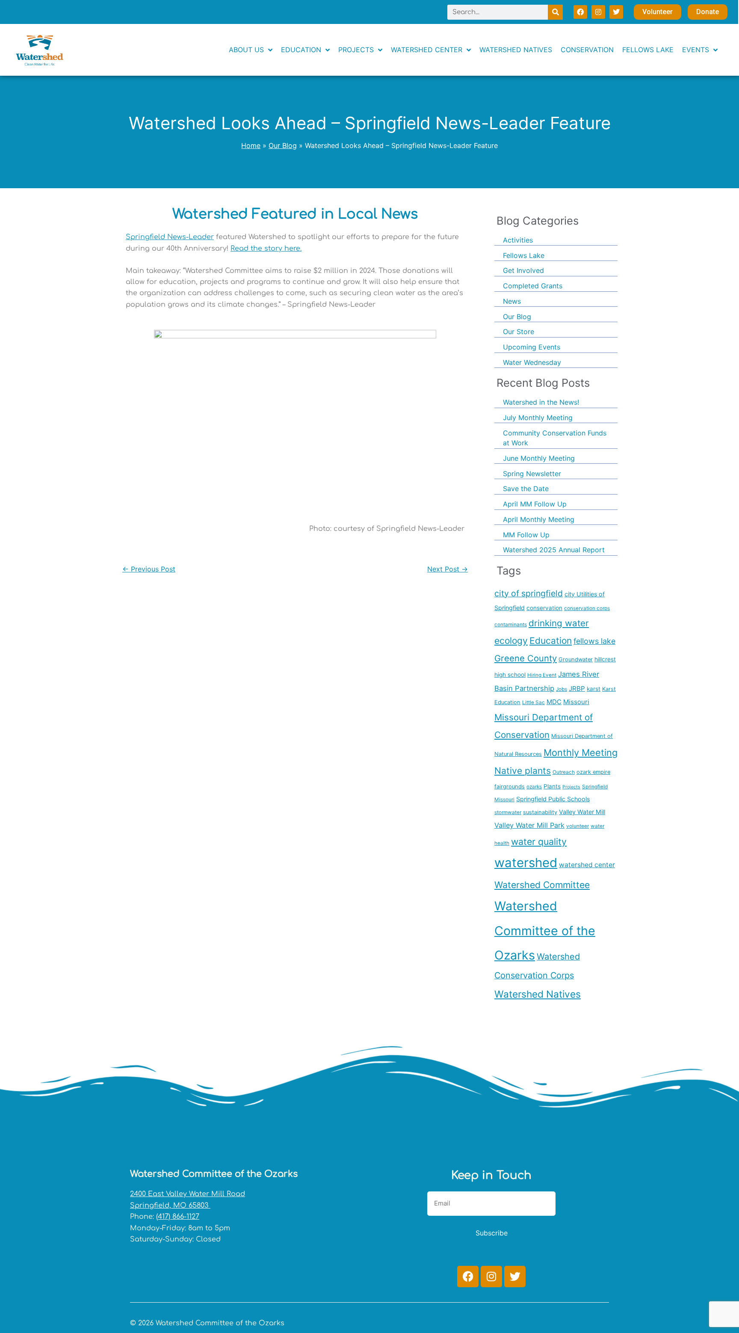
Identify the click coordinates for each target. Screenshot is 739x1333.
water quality (539, 841)
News (512, 301)
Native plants (522, 770)
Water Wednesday (532, 362)
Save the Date (526, 488)
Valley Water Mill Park (529, 825)
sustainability (540, 812)
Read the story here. (266, 248)
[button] (700, 49)
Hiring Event (541, 675)
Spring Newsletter (532, 473)
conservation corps (587, 608)
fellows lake (594, 641)
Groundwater (576, 659)
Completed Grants (532, 285)
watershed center (587, 865)
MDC (554, 702)
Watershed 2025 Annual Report (554, 549)
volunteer (577, 826)
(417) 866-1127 (177, 1216)
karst (593, 688)
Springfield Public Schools (553, 799)
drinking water (559, 623)
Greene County (525, 658)
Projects (571, 787)
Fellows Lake (523, 255)
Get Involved (523, 270)
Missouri (576, 702)
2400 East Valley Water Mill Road (187, 1194)
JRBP (577, 688)
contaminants (510, 625)
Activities (518, 240)
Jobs (561, 689)
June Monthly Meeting (539, 458)
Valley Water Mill (582, 811)
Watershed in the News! (541, 402)
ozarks (534, 787)
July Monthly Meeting (538, 417)
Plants (552, 786)
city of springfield (528, 593)
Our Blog (517, 316)
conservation (544, 607)
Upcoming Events (531, 347)
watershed (525, 862)
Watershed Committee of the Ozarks (544, 930)
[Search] (555, 12)
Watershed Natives (537, 994)
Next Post (447, 569)
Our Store (518, 331)
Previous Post (148, 569)
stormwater (507, 812)
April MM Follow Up (535, 504)
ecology (511, 640)
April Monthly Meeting (538, 519)
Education (550, 640)
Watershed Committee (542, 884)
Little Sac (533, 702)
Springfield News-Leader (170, 237)
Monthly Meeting (581, 752)
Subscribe (492, 1233)
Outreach (564, 772)
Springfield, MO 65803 (170, 1205)
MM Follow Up (526, 534)
